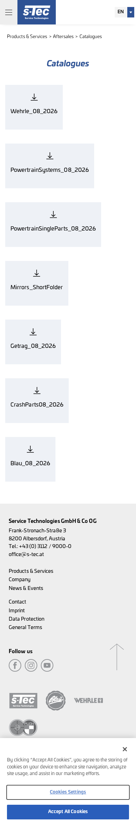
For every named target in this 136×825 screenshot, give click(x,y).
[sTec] (36, 12)
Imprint (17, 610)
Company (20, 579)
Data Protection (26, 619)
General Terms (25, 627)
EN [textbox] (121, 12)
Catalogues (91, 37)
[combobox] (124, 12)
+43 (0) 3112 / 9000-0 (45, 546)
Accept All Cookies (68, 812)
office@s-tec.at (26, 554)
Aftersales (63, 37)
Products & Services (27, 37)
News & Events (26, 588)
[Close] (125, 749)
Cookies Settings (68, 792)
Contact (18, 602)
